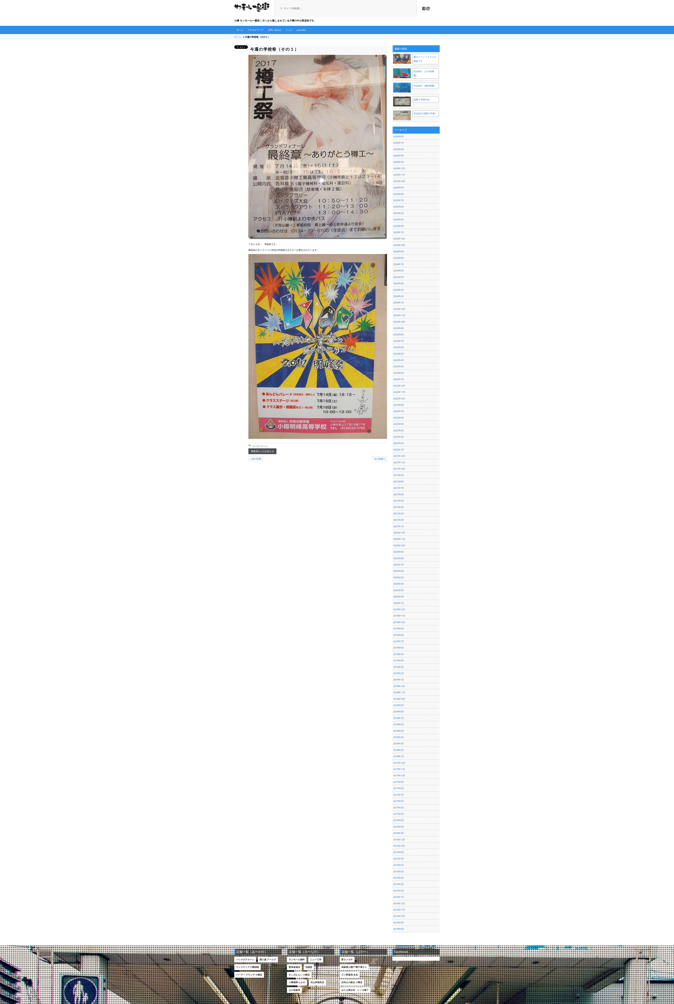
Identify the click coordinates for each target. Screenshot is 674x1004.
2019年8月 (398, 635)
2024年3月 (398, 289)
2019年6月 (398, 647)
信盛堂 (308, 967)
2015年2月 (398, 890)
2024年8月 (398, 257)
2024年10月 (399, 245)
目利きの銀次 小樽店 (351, 982)
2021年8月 (398, 481)
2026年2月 (398, 161)
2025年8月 (398, 194)
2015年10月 (399, 845)
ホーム (239, 29)
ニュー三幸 (315, 959)
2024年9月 (398, 251)
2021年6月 (398, 494)
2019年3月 (398, 667)
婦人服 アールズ (268, 959)
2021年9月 (398, 475)
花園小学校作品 (421, 99)
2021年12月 (399, 455)
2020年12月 (399, 532)
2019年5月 (398, 654)
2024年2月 (398, 296)
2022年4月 (398, 430)
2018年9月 (398, 705)
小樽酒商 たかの (297, 982)
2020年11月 (399, 539)
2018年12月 (399, 686)
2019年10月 (399, 622)
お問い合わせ (274, 29)
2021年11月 (399, 462)
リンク (289, 29)
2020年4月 (398, 583)
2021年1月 (398, 526)
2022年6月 (398, 417)
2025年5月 (398, 213)
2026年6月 (398, 149)
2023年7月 (398, 341)
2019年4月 (398, 660)
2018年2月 (398, 750)
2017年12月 (399, 762)
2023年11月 (399, 315)
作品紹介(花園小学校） (425, 113)
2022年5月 (398, 424)
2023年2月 (398, 372)
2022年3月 (398, 436)
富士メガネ (347, 959)
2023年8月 (398, 334)
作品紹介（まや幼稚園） (424, 73)
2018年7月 (398, 718)
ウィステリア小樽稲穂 (247, 967)
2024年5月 (398, 277)
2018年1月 (398, 756)
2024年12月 (399, 238)
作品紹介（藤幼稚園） (425, 85)
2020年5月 (398, 577)
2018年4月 (398, 737)
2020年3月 (398, 590)
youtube (301, 29)
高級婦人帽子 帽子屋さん (354, 967)
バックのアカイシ (245, 959)
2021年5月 (398, 500)
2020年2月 (398, 596)
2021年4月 (398, 507)
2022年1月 (398, 449)
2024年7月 (398, 264)
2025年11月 (399, 174)
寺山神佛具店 (317, 982)
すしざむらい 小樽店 (299, 974)
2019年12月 (399, 609)
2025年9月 (398, 187)
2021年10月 (399, 468)
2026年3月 (398, 155)
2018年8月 (398, 711)
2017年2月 (398, 813)
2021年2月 (398, 519)
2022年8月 (398, 404)
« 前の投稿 (255, 458)
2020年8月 (398, 558)
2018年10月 (399, 698)
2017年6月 (398, 801)
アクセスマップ (255, 29)
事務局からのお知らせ (262, 451)
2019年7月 (398, 641)
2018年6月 (398, 724)
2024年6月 (398, 270)
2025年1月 (398, 232)
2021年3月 (398, 513)
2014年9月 (398, 922)
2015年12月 (399, 839)
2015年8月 (398, 852)
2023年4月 (398, 360)
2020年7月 (398, 564)
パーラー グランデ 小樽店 (249, 974)
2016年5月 (398, 826)
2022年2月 (398, 443)
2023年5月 (398, 353)
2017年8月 (398, 788)
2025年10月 (399, 181)
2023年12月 (399, 309)
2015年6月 (398, 865)
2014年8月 (398, 928)
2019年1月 (398, 679)
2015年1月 (398, 896)
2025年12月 (399, 168)
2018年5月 (398, 730)
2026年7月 (398, 142)
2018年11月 (399, 692)
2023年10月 (399, 321)
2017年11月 (399, 769)
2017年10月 (399, 775)
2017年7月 (398, 794)
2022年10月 (399, 398)
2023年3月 (398, 366)
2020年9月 (398, 551)
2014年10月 (399, 916)
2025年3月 (398, 226)
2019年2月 (398, 673)
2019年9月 (398, 628)
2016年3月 (398, 833)
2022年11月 (399, 392)
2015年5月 (398, 871)
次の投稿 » (379, 458)
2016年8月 (398, 820)
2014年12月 (399, 903)
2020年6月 (398, 570)
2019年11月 (399, 615)
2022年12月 (399, 385)
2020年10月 (399, 545)
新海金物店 (294, 967)
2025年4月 (398, 219)
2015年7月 (398, 858)
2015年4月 (398, 877)
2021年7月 (398, 487)
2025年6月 (398, 206)
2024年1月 (398, 302)
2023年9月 (398, 328)
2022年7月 (398, 411)
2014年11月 (399, 909)
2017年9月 (398, 782)
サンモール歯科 (297, 959)
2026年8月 (398, 136)
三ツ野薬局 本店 (349, 974)
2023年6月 (398, 347)
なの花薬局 (294, 990)
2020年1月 (398, 603)
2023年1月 (398, 379)
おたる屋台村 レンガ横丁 (355, 990)
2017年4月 (398, 807)
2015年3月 (398, 884)
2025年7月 (398, 200)
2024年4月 (398, 283)
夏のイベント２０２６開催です (425, 58)
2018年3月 (398, 743)
